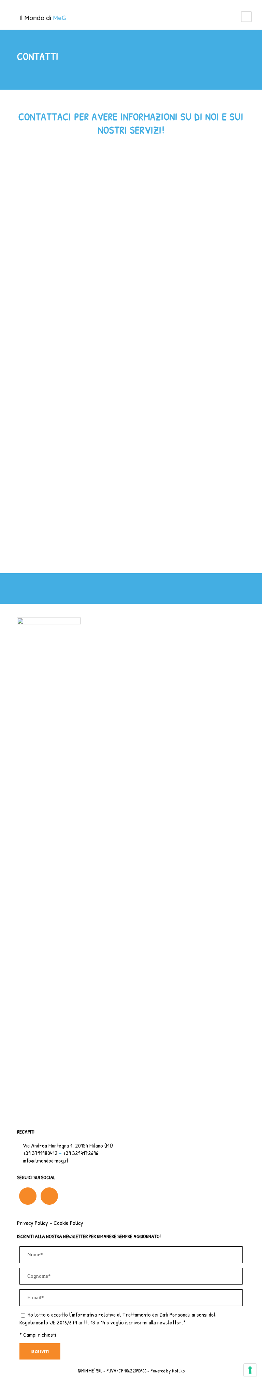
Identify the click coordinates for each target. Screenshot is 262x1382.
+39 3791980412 (46, 242)
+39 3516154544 (87, 242)
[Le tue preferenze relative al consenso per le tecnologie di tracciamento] (250, 1370)
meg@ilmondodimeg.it (175, 257)
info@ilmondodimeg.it (52, 257)
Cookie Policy (68, 1223)
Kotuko (178, 1370)
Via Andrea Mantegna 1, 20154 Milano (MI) (68, 1145)
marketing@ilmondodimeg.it (113, 257)
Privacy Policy (32, 1223)
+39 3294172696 (80, 1153)
